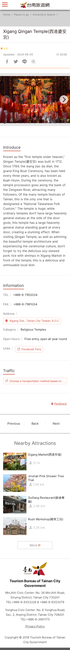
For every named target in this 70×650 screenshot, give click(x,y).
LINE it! (24, 61)
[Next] (64, 99)
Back (35, 423)
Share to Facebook (7, 61)
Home (6, 14)
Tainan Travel (35, 5)
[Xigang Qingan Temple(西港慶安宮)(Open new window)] (35, 99)
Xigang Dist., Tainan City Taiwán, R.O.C (34, 320)
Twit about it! (16, 61)
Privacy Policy (35, 626)
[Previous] (6, 99)
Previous (13, 423)
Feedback (33, 61)
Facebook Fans (31, 349)
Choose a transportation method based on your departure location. (38, 381)
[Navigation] (5, 4)
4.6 (6, 48)
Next (56, 423)
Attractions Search (44, 14)
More (33, 545)
